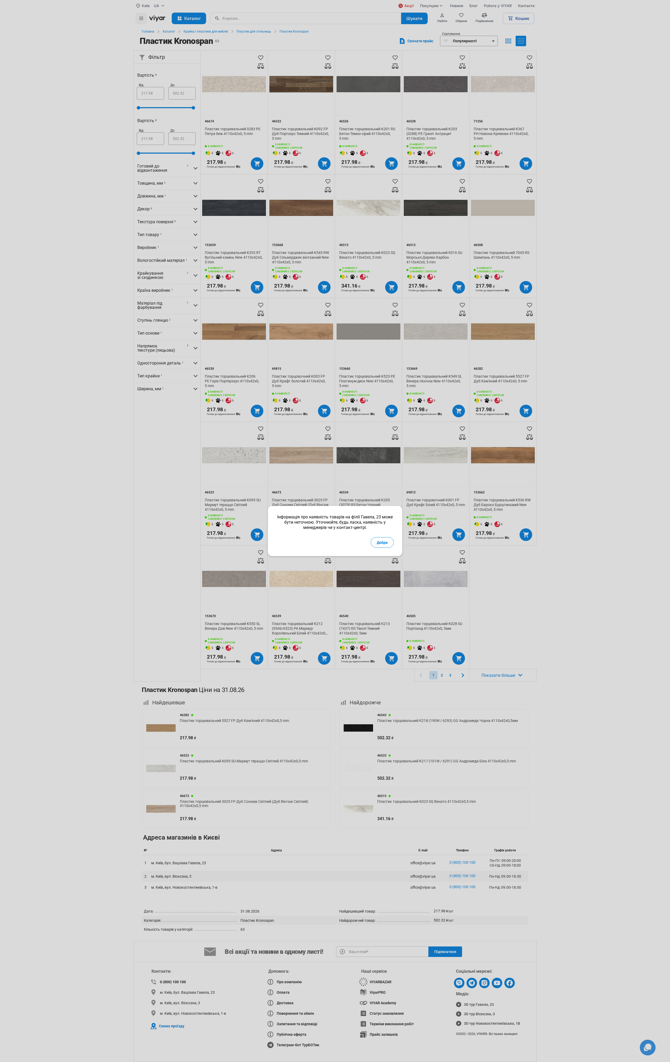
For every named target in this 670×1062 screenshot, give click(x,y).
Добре (382, 542)
